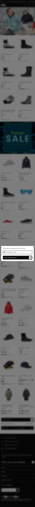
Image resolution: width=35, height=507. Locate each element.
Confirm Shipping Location (10, 257)
